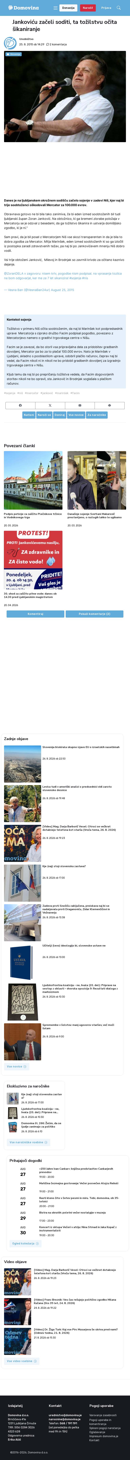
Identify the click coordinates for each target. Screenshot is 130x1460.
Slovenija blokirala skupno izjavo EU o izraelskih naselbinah (81, 747)
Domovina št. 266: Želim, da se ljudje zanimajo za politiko (41, 1125)
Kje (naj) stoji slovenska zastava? (64, 866)
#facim (75, 393)
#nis (85, 278)
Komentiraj (35, 614)
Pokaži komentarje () (94, 614)
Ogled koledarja (23, 1243)
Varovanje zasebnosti (103, 1415)
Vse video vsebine (19, 1361)
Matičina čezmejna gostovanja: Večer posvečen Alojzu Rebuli (78, 1183)
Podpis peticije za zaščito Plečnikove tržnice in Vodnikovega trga (33, 515)
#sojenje (75, 278)
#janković (46, 393)
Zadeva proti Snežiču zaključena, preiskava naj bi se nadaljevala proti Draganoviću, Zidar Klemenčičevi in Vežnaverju (76, 909)
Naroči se (44, 415)
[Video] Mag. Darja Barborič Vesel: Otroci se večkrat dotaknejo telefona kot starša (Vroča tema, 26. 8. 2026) (79, 828)
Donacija (68, 7)
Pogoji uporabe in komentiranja (100, 1422)
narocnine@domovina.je (65, 1419)
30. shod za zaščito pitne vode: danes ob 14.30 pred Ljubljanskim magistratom (30, 595)
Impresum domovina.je (103, 1436)
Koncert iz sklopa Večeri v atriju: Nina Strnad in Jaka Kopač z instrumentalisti (78, 1228)
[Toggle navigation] (55, 8)
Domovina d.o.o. (18, 1415)
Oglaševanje (97, 1432)
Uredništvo (26, 39)
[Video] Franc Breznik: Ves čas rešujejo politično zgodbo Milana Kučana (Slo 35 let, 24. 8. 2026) (75, 1301)
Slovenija (15, 54)
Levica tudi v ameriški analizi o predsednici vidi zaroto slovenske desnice (77, 788)
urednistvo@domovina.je (65, 1415)
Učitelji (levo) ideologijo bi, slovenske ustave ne (74, 946)
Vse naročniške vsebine (26, 1142)
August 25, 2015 (62, 290)
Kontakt (94, 1440)
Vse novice (76, 415)
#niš (20, 393)
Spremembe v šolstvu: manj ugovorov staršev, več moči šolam (78, 1026)
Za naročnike (97, 415)
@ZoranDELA (13, 273)
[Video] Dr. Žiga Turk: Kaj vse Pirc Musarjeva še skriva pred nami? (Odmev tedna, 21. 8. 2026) (76, 1331)
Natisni (29, 415)
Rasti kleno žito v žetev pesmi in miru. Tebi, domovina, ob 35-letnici (79, 1199)
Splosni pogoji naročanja (105, 1428)
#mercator (31, 393)
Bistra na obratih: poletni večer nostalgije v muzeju (72, 1212)
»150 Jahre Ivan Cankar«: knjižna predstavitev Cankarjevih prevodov (76, 1170)
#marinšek (61, 393)
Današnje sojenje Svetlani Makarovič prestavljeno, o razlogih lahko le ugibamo (95, 515)
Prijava (106, 7)
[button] (119, 8)
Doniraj (60, 415)
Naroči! (88, 7)
